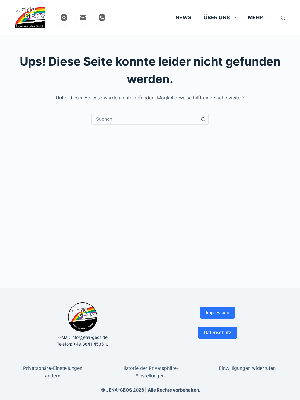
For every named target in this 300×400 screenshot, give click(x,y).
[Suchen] (283, 18)
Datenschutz (217, 332)
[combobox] (144, 119)
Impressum (217, 312)
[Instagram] (64, 18)
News (183, 17)
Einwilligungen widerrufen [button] (247, 368)
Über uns (217, 17)
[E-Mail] (83, 18)
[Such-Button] (202, 118)
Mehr (255, 17)
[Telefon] (102, 18)
